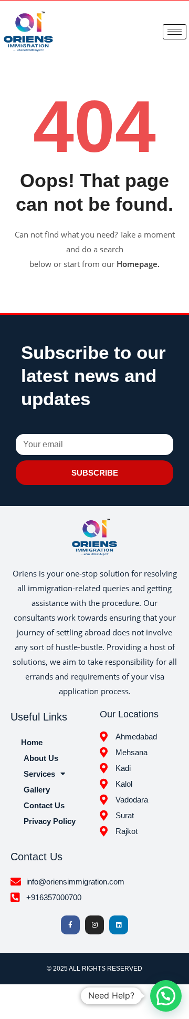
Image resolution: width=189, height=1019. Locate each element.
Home (32, 742)
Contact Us (44, 805)
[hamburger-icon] (174, 31)
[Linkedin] (118, 924)
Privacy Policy (50, 821)
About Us (41, 758)
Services (39, 773)
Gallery (37, 789)
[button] (166, 996)
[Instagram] (94, 924)
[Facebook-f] (70, 924)
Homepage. (138, 264)
